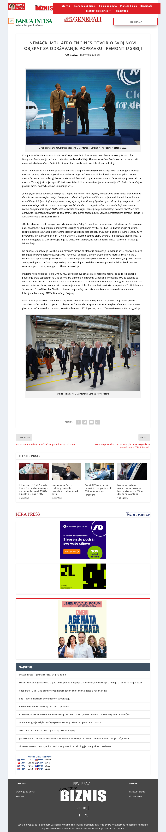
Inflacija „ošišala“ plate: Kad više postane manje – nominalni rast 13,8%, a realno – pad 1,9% (33, 489)
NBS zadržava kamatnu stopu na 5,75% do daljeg (47, 730)
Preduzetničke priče (96, 11)
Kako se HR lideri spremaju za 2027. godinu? (44, 706)
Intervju (65, 6)
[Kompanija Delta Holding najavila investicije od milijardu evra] (66, 471)
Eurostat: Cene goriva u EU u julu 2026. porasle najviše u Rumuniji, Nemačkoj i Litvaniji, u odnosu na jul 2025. (80, 682)
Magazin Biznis (137, 792)
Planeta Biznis (128, 6)
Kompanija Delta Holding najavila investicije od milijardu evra (65, 489)
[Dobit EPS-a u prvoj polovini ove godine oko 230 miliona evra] (99, 471)
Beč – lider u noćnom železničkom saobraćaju (44, 698)
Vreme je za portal (25, 792)
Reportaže (146, 6)
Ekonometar (135, 796)
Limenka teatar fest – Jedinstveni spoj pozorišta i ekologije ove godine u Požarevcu (66, 746)
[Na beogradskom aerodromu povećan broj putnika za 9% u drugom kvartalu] (132, 471)
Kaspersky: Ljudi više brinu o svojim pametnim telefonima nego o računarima (63, 690)
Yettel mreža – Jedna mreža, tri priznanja (42, 674)
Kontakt (20, 796)
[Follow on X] (86, 815)
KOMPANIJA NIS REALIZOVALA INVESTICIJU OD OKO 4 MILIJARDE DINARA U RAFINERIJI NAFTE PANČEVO (75, 714)
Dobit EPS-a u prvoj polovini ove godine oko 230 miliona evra (99, 487)
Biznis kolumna (108, 6)
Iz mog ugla (122, 11)
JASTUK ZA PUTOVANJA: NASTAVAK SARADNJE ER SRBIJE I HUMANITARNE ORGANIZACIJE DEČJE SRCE (74, 738)
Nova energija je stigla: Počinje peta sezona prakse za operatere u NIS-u (60, 722)
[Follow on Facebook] (79, 815)
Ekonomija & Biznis (84, 6)
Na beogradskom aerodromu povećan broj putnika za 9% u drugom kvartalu (130, 489)
